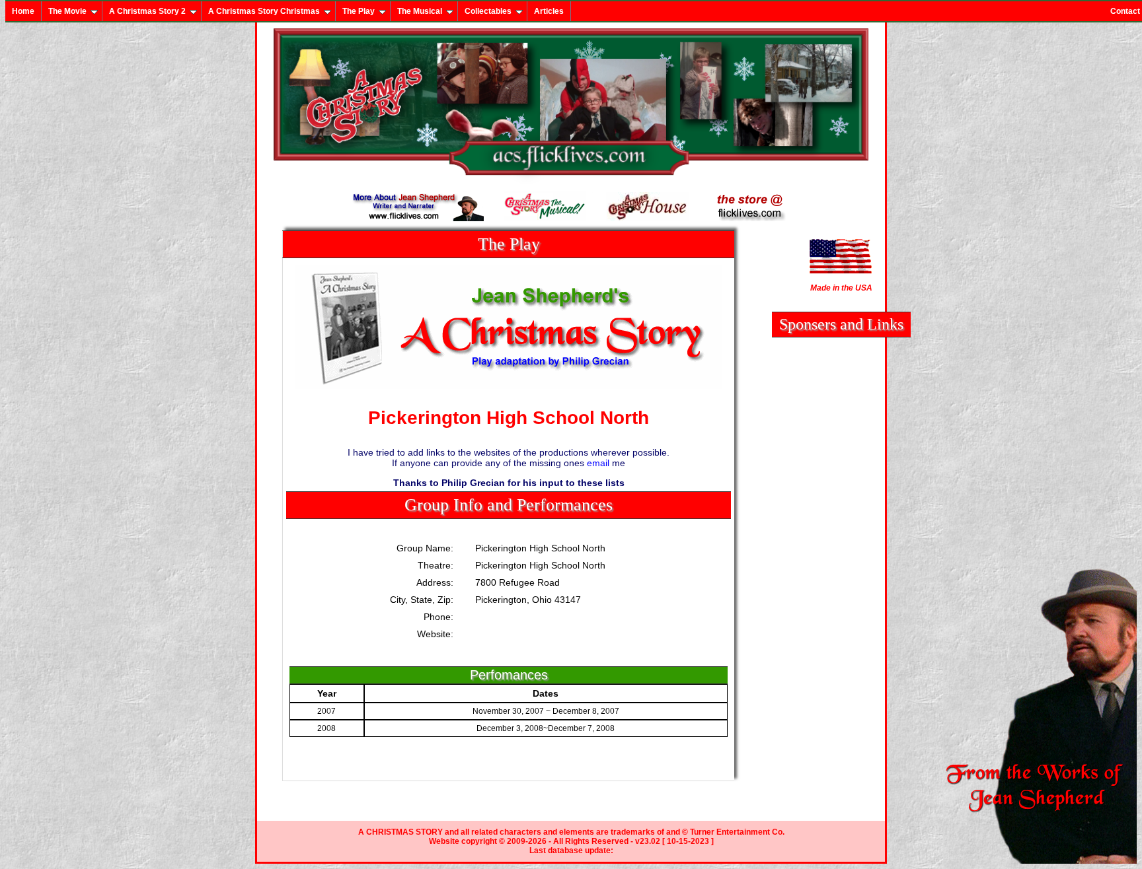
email (598, 463)
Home (23, 11)
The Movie (67, 11)
